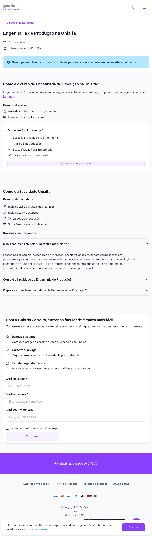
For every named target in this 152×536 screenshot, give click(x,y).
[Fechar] (106, 211)
